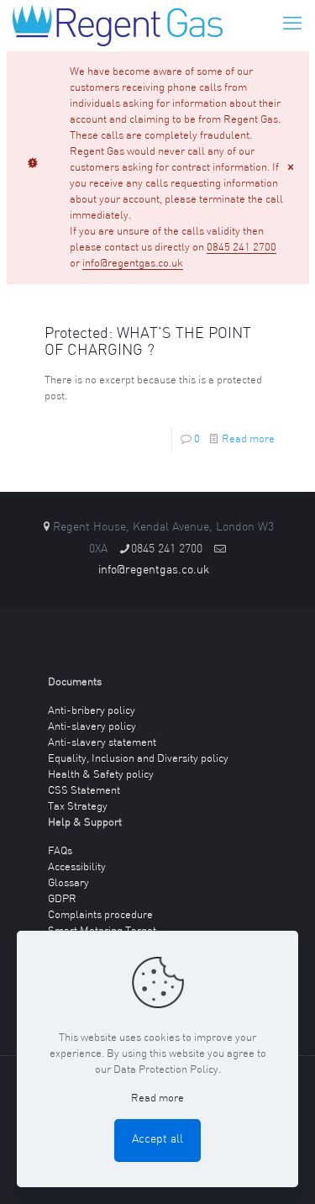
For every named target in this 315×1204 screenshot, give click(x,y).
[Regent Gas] (118, 25)
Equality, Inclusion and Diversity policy (138, 758)
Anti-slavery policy (92, 726)
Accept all (157, 1139)
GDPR (62, 899)
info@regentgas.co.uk (132, 263)
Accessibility (77, 867)
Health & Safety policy (101, 774)
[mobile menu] (292, 25)
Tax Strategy (78, 806)
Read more (248, 439)
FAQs (60, 851)
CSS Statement (84, 790)
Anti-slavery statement (102, 742)
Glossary (68, 883)
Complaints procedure (100, 915)
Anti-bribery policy (91, 710)
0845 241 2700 (241, 247)
